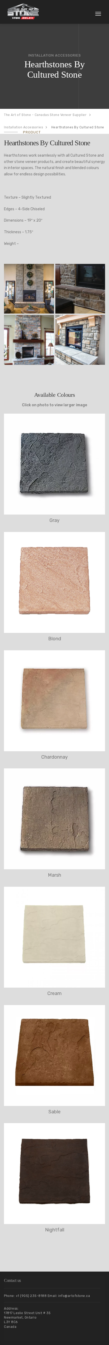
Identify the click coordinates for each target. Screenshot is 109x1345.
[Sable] (54, 1055)
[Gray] (54, 464)
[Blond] (54, 582)
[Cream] (54, 937)
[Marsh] (54, 818)
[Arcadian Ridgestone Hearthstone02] (80, 289)
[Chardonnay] (54, 700)
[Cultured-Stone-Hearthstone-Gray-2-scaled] (80, 340)
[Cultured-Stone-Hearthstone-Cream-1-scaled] (29, 289)
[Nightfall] (54, 1173)
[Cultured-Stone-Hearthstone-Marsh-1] (29, 340)
